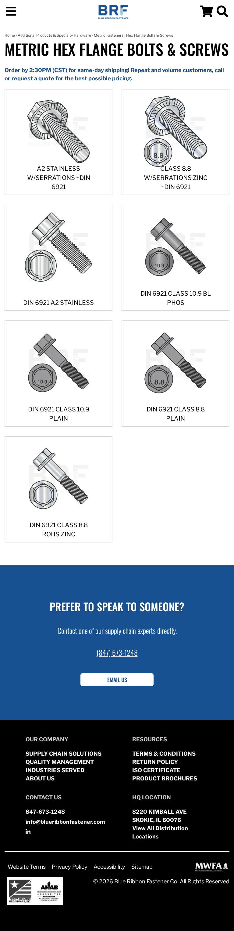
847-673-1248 (45, 812)
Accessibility (109, 866)
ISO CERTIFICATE (156, 770)
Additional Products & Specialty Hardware (54, 35)
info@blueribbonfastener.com (65, 822)
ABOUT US (40, 778)
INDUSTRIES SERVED (55, 770)
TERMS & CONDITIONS (164, 753)
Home (10, 35)
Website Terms (27, 866)
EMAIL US (117, 680)
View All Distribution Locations (160, 832)
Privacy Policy (69, 866)
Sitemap (142, 866)
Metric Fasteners (108, 35)
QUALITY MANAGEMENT (60, 762)
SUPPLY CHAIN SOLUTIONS (63, 753)
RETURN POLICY (155, 762)
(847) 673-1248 (117, 652)
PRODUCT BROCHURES (164, 778)
